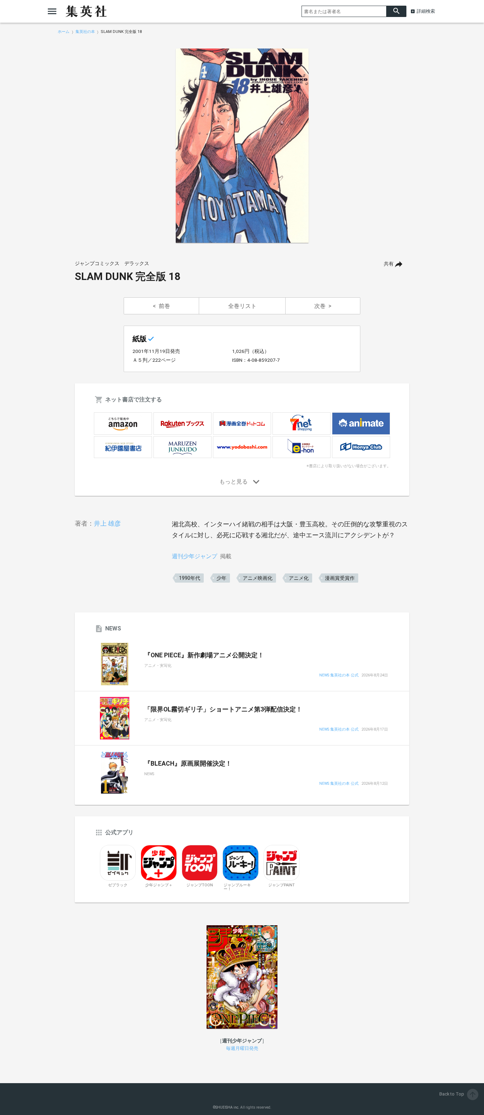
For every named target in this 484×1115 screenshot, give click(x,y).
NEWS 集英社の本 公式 (339, 675)
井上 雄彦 (107, 523)
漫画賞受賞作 (340, 578)
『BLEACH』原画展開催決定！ (188, 763)
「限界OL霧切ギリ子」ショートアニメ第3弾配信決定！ (223, 709)
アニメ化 (299, 578)
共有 (389, 264)
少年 (221, 578)
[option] (242, 146)
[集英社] (86, 11)
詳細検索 (426, 11)
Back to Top (458, 1094)
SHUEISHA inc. (227, 1107)
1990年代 (189, 578)
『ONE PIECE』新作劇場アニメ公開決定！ (204, 655)
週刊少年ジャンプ (194, 556)
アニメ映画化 (257, 578)
